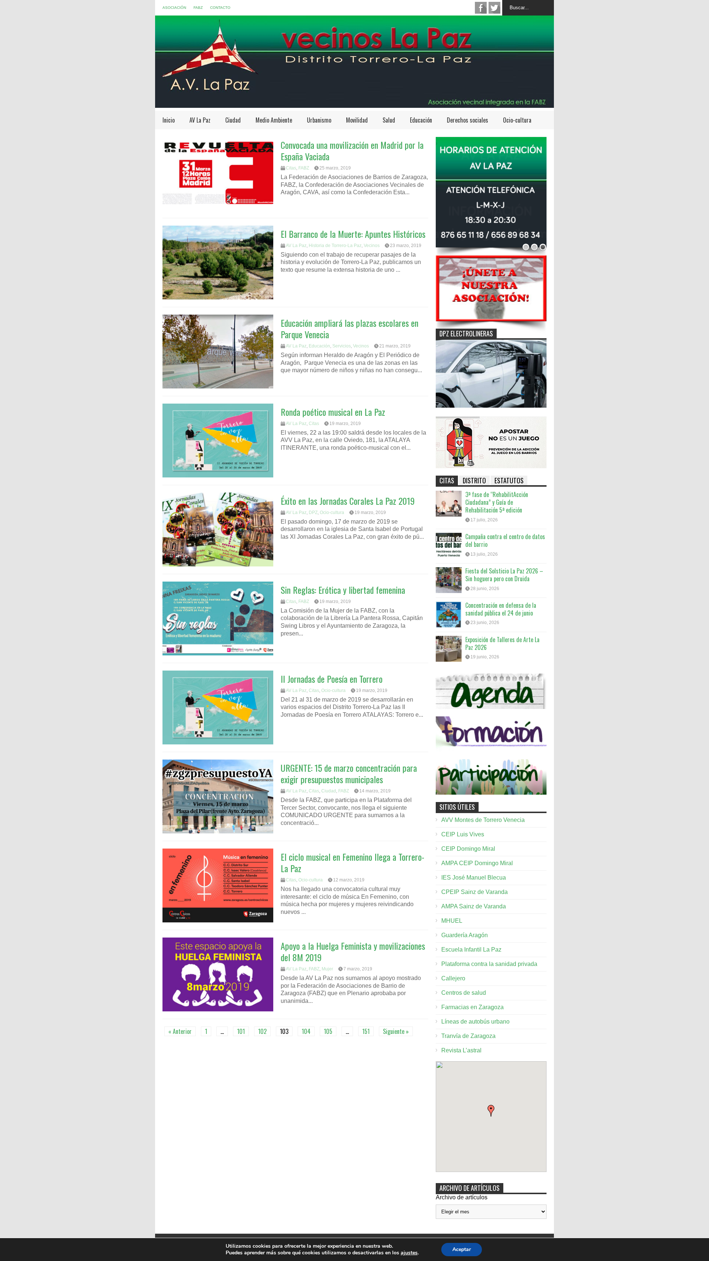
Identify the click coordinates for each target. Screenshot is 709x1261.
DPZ (313, 512)
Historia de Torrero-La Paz (335, 245)
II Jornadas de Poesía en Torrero (332, 678)
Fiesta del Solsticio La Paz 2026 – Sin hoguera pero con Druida (504, 574)
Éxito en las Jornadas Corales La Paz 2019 (348, 500)
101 (241, 1031)
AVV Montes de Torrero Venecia (483, 820)
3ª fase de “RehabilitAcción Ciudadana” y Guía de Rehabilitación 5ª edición (496, 502)
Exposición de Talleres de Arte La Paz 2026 (502, 643)
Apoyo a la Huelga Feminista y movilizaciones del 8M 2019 (353, 951)
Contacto (220, 8)
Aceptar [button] (461, 1249)
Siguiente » (396, 1031)
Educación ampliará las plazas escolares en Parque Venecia (349, 328)
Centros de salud (463, 993)
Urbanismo (319, 120)
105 (328, 1031)
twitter (494, 8)
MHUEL (451, 921)
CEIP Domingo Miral (468, 849)
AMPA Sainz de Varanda (473, 906)
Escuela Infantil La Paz (471, 949)
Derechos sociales (467, 120)
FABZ (198, 8)
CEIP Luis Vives (462, 834)
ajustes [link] (409, 1252)
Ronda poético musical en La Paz (333, 411)
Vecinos (372, 245)
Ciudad (233, 120)
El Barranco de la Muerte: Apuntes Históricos (353, 233)
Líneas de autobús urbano (475, 1021)
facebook (481, 8)
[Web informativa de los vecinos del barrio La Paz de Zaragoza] (354, 103)
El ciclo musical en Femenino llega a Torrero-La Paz (352, 862)
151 (366, 1031)
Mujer (327, 969)
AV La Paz (199, 120)
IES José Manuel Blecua (473, 877)
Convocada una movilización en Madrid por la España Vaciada (352, 150)
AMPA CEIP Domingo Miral (477, 863)
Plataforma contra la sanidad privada (489, 964)
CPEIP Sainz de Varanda (474, 892)
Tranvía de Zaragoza (468, 1036)
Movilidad (357, 120)
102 (262, 1031)
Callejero (453, 978)
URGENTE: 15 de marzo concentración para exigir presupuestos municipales (349, 773)
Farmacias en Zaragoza (472, 1007)
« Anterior (180, 1031)
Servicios (341, 346)
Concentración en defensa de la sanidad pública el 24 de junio (500, 609)
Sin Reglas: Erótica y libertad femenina (343, 589)
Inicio (168, 120)
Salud (389, 120)
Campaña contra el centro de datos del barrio (505, 540)
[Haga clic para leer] (217, 173)
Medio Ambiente (274, 120)
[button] (491, 1111)
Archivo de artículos (461, 1197)
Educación (421, 120)
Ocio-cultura (517, 120)
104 (306, 1031)
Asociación (174, 8)
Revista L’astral (461, 1050)
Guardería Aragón (464, 935)
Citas (291, 168)
